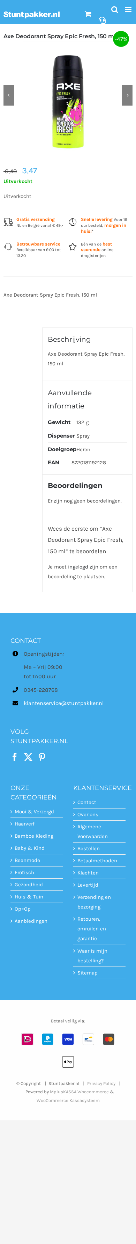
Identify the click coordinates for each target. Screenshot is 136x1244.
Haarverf (25, 824)
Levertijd (87, 885)
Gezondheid (29, 884)
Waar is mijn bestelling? (92, 956)
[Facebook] (14, 757)
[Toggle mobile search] (114, 9)
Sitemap (87, 973)
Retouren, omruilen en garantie (91, 929)
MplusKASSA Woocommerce (79, 1091)
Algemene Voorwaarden (92, 831)
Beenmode (27, 860)
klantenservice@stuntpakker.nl (43, 703)
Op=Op (23, 909)
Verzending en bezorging (94, 902)
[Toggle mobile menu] (129, 9)
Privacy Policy (101, 1083)
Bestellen (88, 848)
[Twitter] (28, 757)
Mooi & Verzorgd (34, 811)
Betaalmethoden (97, 860)
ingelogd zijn (83, 567)
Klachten (88, 873)
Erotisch (24, 872)
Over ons (87, 814)
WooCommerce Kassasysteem (68, 1100)
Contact (86, 802)
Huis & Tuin (29, 897)
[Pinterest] (42, 757)
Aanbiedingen (31, 921)
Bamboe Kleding (34, 836)
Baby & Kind (30, 848)
